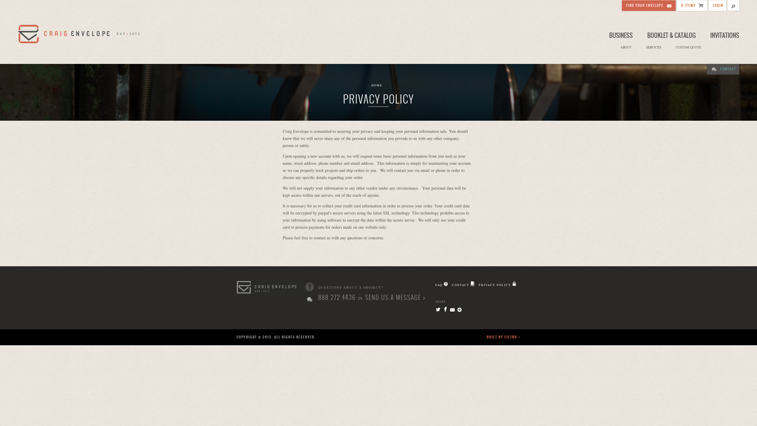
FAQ (438, 285)
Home (376, 85)
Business (621, 35)
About (626, 47)
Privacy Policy (495, 285)
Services (653, 47)
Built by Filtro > (503, 337)
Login (718, 5)
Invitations (724, 35)
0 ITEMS (688, 5)
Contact (728, 69)
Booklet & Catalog (671, 35)
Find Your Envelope (645, 5)
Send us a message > (395, 297)
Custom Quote (688, 47)
